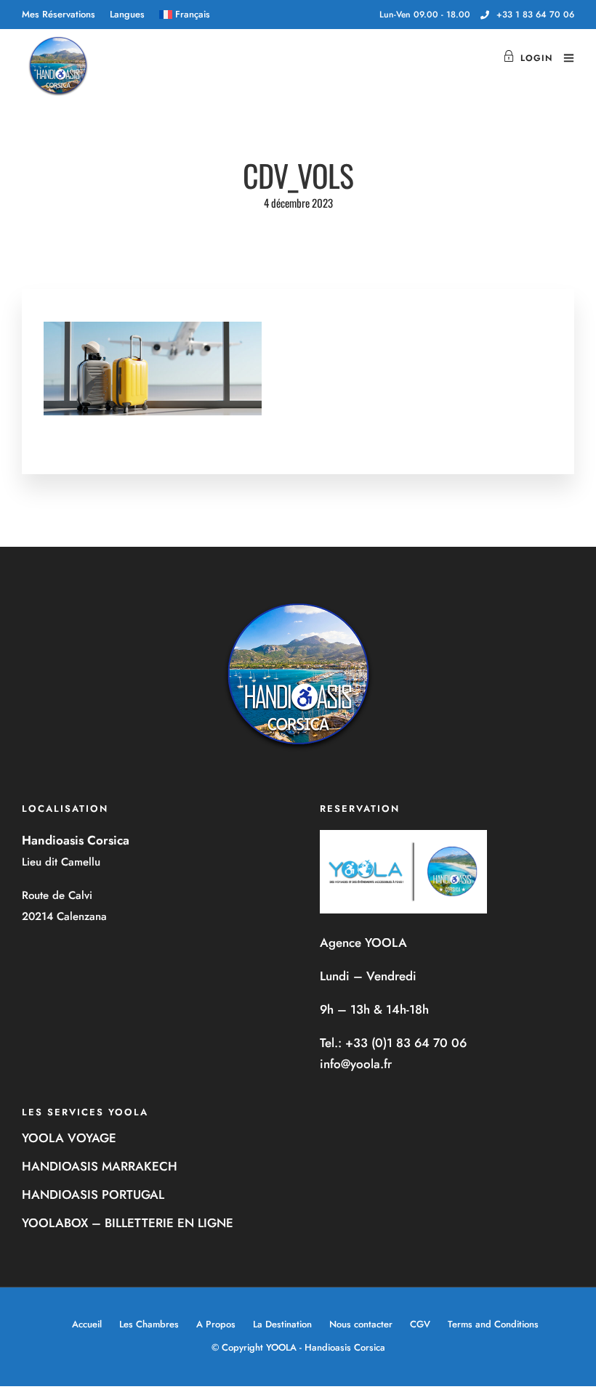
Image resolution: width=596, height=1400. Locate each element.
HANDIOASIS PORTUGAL (93, 1194)
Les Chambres (149, 1324)
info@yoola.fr (356, 1064)
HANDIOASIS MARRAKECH (99, 1166)
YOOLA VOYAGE (69, 1138)
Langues (127, 14)
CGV (420, 1324)
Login (536, 58)
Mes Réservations (58, 14)
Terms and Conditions (493, 1324)
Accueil (87, 1324)
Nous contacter (360, 1324)
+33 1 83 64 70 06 (535, 14)
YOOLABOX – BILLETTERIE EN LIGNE (127, 1223)
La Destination (282, 1324)
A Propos (215, 1324)
